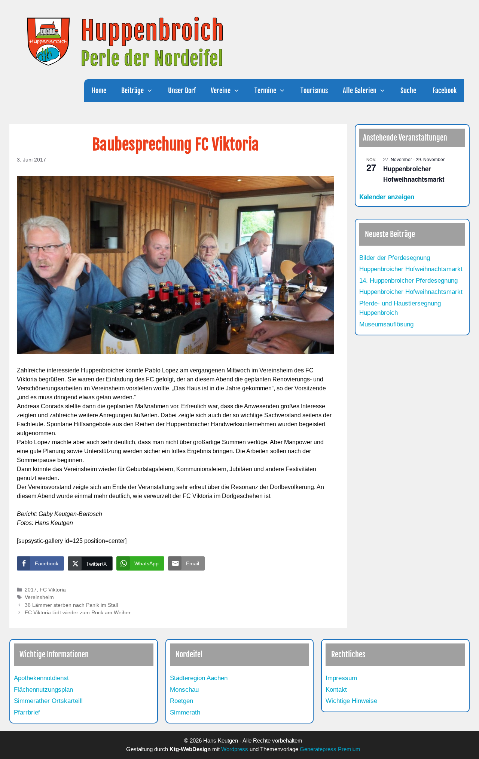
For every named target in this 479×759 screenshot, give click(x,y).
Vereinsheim (39, 597)
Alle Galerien (359, 90)
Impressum (341, 678)
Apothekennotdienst (41, 678)
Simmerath (185, 712)
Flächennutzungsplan (43, 689)
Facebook (444, 90)
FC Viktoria (53, 590)
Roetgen (181, 700)
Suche (408, 90)
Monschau (184, 689)
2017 (31, 590)
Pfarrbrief (27, 712)
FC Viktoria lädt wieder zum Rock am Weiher (78, 612)
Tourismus (314, 90)
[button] (152, 90)
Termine (265, 90)
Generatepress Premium (330, 749)
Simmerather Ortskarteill (48, 700)
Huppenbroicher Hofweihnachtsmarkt (411, 269)
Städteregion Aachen (199, 678)
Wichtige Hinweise (351, 700)
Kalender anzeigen (386, 196)
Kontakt (336, 689)
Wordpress (234, 749)
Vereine (221, 90)
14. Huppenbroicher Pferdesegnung (408, 280)
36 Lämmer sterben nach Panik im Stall (71, 605)
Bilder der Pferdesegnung (394, 257)
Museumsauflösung (386, 324)
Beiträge (132, 90)
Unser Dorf (182, 90)
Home (99, 90)
